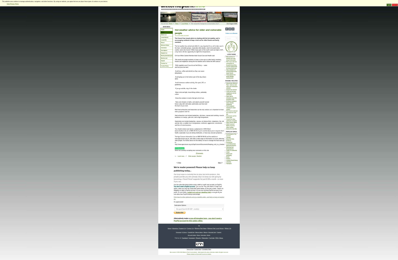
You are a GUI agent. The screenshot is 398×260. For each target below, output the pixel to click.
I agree (389, 5)
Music (227, 157)
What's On (228, 228)
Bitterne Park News (200, 228)
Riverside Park (230, 139)
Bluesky (198, 238)
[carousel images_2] (214, 17)
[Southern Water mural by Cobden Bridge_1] (199, 17)
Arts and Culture (192, 235)
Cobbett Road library (232, 160)
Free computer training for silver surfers (231, 107)
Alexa (221, 238)
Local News (184, 24)
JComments (199, 153)
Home (170, 24)
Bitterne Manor (199, 232)
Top (199, 225)
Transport (229, 163)
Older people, (192, 156)
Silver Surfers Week (231, 122)
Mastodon (205, 238)
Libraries (228, 161)
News (177, 24)
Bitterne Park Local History (216, 228)
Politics (228, 158)
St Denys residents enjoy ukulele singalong (231, 103)
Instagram (192, 238)
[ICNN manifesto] (199, 244)
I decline (394, 5)
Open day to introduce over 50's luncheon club (231, 98)
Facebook (185, 238)
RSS (217, 238)
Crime (227, 152)
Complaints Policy (206, 249)
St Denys (228, 140)
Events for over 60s (231, 129)
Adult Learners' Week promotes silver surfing (230, 125)
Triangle (228, 137)
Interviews (203, 235)
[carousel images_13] (230, 17)
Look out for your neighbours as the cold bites (231, 93)
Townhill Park (191, 232)
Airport (208, 235)
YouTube (211, 238)
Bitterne (205, 232)
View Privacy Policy (13, 4)
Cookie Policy (197, 249)
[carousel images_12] (168, 17)
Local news (181, 156)
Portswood (229, 142)
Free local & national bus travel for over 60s (231, 112)
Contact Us (190, 228)
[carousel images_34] (183, 17)
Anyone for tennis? (231, 89)
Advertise (175, 228)
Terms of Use (190, 249)
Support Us (182, 228)
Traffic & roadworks (231, 150)
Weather (199, 156)
